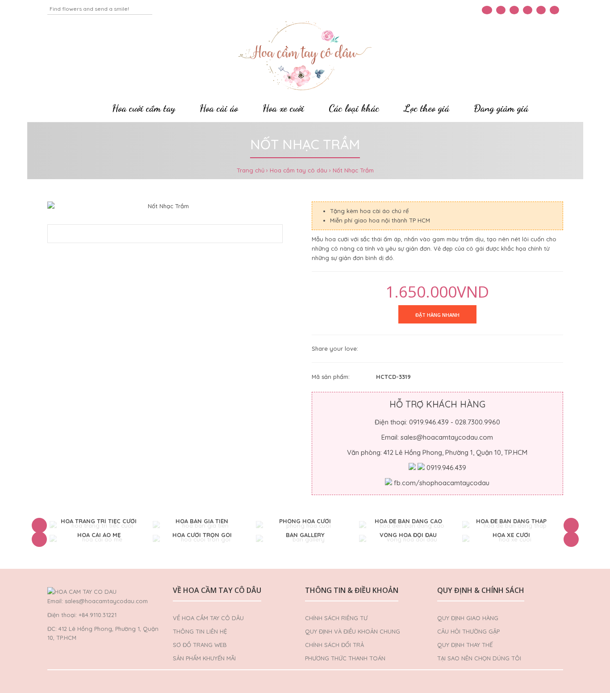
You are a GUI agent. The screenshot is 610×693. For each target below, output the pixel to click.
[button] (39, 525)
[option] (98, 526)
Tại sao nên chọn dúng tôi (479, 658)
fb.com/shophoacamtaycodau (441, 483)
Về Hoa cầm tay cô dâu (208, 618)
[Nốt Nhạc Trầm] (165, 206)
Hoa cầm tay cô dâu (298, 170)
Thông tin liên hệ (200, 631)
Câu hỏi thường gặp (468, 631)
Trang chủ (250, 170)
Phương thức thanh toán (345, 658)
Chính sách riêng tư (336, 618)
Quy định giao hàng (467, 618)
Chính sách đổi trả (334, 644)
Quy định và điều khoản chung (352, 631)
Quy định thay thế (465, 644)
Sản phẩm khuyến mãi (204, 658)
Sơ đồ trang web (200, 644)
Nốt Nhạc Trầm (353, 170)
